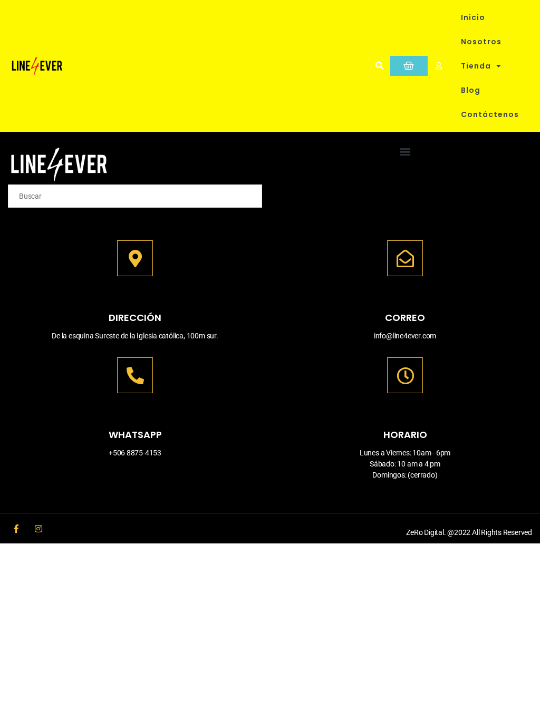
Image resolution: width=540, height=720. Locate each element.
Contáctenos (490, 114)
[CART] (409, 66)
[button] (379, 65)
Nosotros (481, 41)
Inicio (473, 17)
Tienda (476, 66)
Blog (470, 90)
